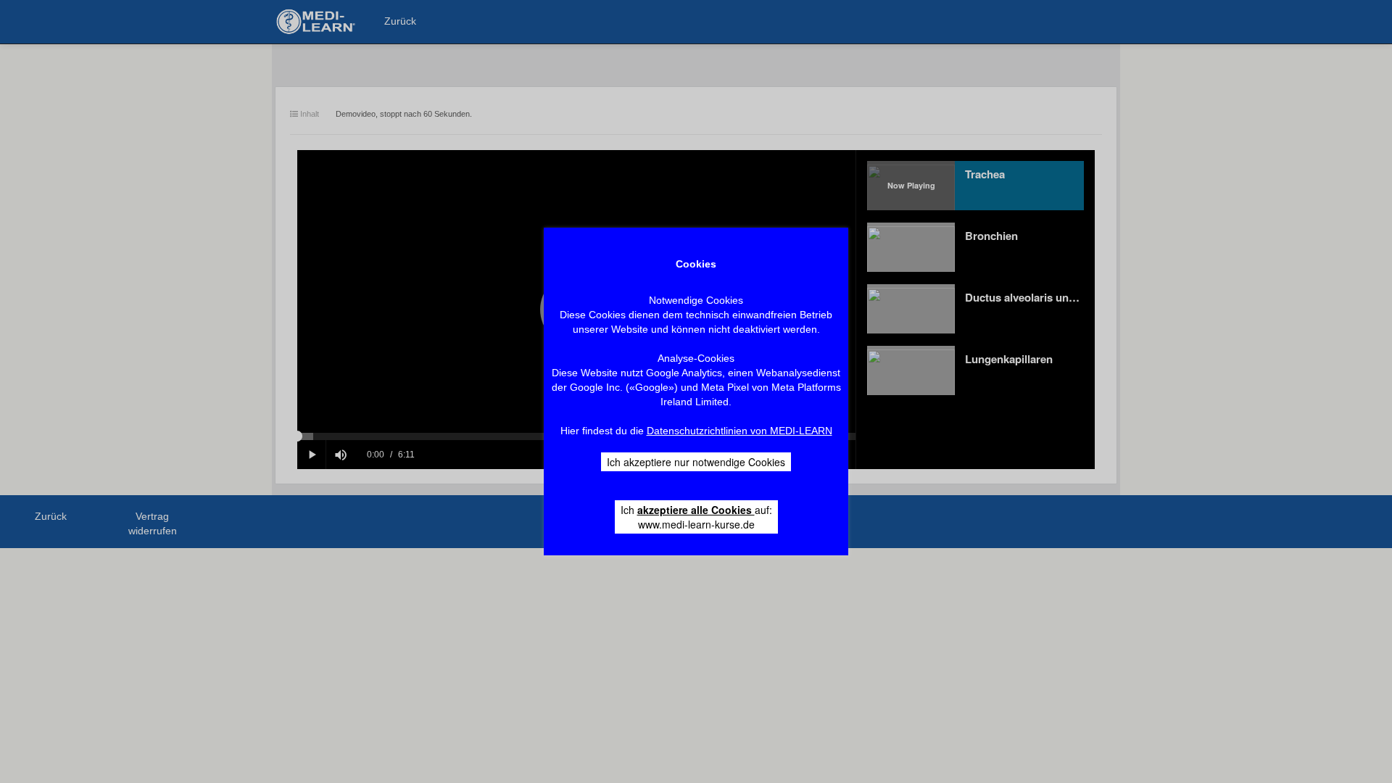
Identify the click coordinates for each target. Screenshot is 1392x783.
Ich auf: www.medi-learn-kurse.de (696, 516)
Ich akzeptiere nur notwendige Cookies (696, 462)
